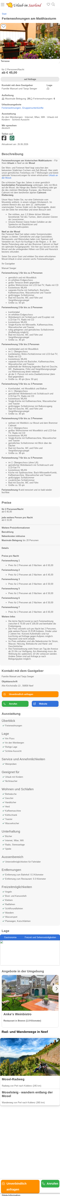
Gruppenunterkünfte (33, 108)
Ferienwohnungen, (12, 108)
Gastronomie (10, 937)
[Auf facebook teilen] (12, 138)
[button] (58, 43)
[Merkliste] (48, 4)
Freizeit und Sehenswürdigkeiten (40, 937)
